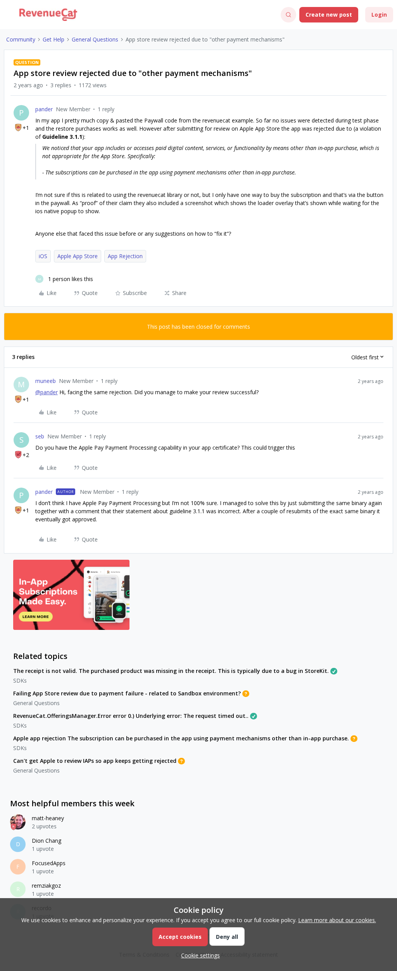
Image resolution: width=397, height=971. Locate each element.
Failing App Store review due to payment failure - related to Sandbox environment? (127, 693)
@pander (46, 392)
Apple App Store (77, 256)
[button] (8, 16)
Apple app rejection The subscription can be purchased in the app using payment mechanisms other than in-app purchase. (181, 738)
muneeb (45, 381)
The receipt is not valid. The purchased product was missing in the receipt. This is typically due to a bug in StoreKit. (171, 670)
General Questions (95, 39)
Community (20, 39)
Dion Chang (46, 840)
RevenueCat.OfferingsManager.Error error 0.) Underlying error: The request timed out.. (131, 715)
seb (39, 436)
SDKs (20, 680)
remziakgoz (46, 885)
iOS (43, 256)
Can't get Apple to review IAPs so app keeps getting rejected (94, 760)
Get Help (53, 39)
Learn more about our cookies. (337, 920)
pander (44, 109)
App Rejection (125, 256)
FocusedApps (49, 863)
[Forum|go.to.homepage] (48, 15)
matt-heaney (48, 818)
